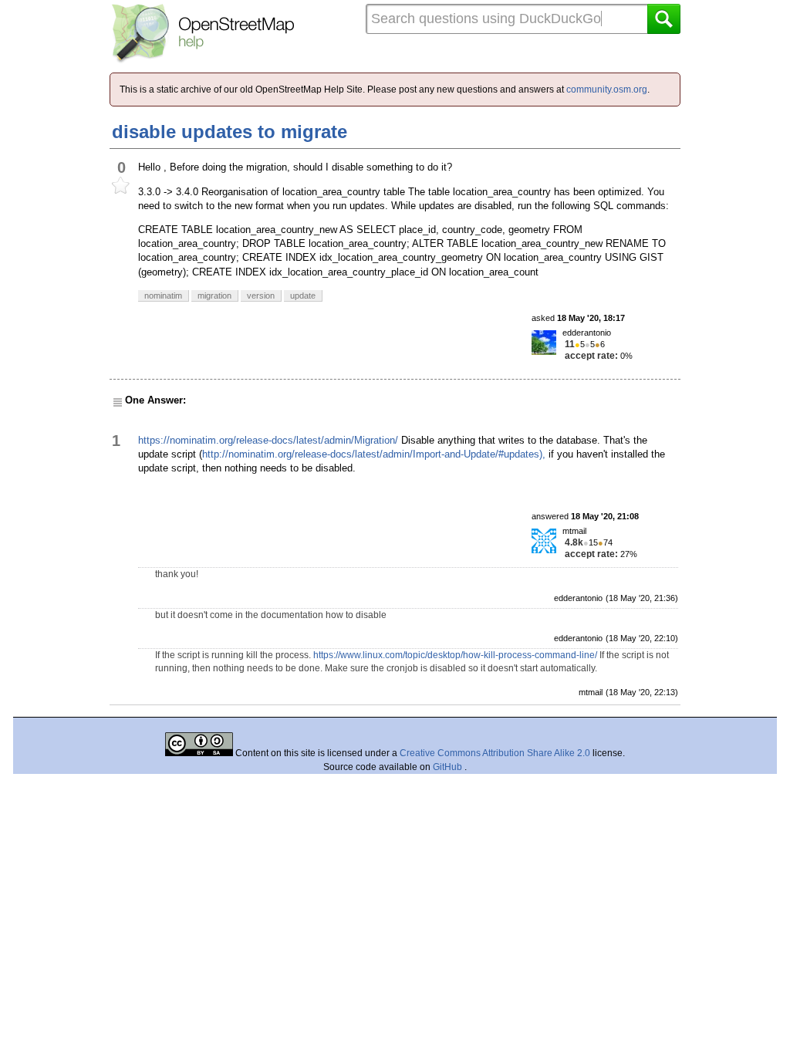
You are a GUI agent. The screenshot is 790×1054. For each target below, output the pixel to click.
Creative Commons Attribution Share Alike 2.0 (495, 753)
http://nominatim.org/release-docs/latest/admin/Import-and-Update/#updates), (373, 454)
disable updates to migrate (229, 131)
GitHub (448, 767)
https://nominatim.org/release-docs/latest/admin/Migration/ (268, 440)
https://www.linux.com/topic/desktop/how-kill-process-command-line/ (455, 655)
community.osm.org (606, 89)
